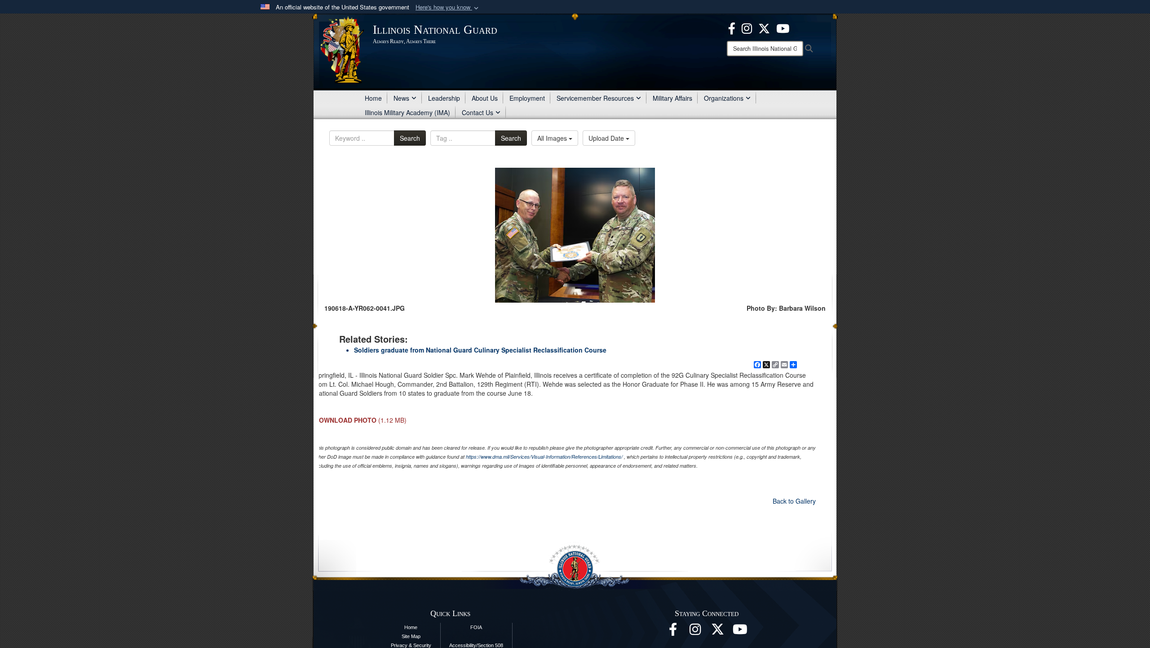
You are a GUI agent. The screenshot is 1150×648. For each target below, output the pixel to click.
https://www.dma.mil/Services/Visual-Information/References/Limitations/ (544, 456)
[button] (448, 7)
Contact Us (477, 112)
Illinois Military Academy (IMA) (407, 112)
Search (410, 138)
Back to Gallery (794, 500)
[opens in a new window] (718, 631)
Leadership (444, 98)
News (401, 98)
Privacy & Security (411, 645)
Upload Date (607, 138)
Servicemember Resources (595, 98)
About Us (485, 98)
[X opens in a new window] (764, 27)
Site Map (411, 636)
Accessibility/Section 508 (476, 645)
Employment (527, 98)
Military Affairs (672, 98)
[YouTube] (782, 27)
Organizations (723, 98)
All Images (553, 138)
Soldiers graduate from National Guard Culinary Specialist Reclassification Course (480, 349)
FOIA (476, 627)
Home (373, 98)
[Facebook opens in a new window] (731, 27)
